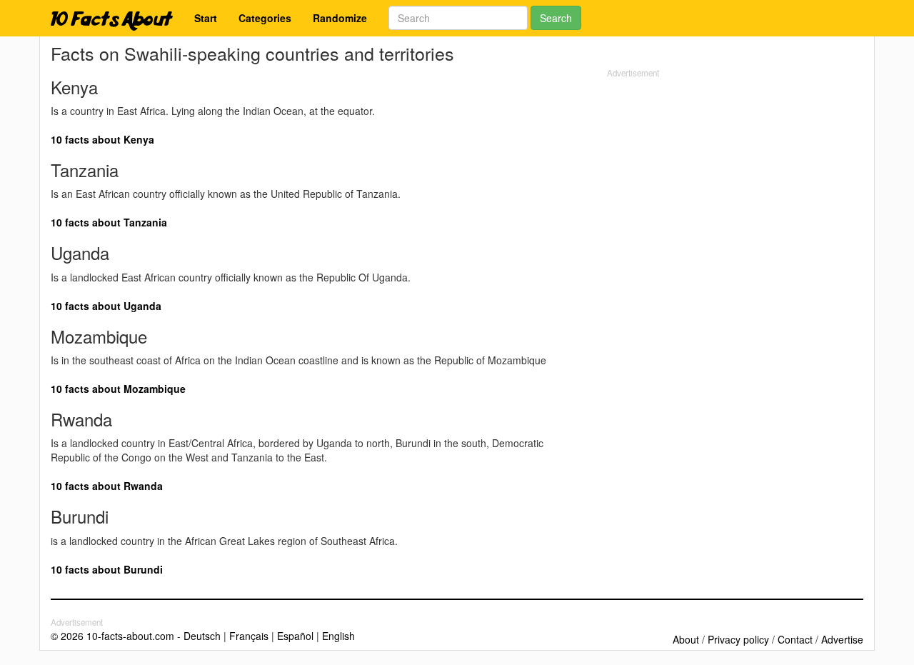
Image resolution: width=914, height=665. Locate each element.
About (686, 639)
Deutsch (202, 636)
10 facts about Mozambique (118, 388)
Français (248, 636)
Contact (795, 639)
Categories (264, 18)
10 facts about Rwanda (107, 486)
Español (295, 636)
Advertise (842, 639)
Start (205, 18)
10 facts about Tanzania (109, 222)
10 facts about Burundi (107, 569)
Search (556, 18)
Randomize (340, 18)
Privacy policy (738, 639)
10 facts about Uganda (106, 306)
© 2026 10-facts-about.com (112, 636)
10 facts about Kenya (102, 139)
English (338, 636)
